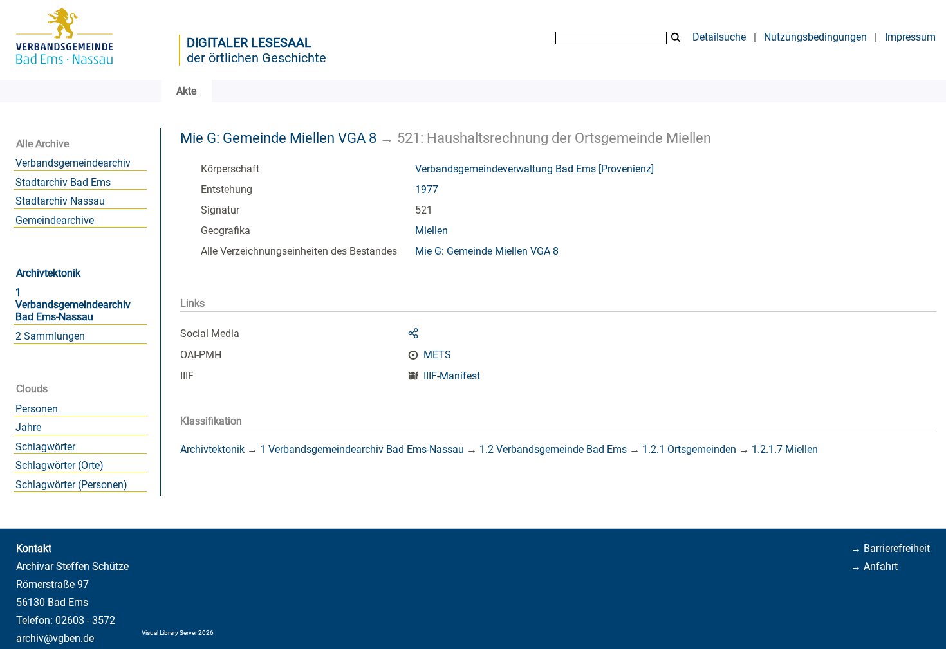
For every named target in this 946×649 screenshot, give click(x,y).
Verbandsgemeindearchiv (73, 163)
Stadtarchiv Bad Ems (63, 182)
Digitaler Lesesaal (249, 42)
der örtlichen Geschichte (256, 58)
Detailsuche (719, 37)
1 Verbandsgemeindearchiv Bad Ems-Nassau (73, 304)
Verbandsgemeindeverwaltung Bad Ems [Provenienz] (534, 169)
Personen (36, 409)
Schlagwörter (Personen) (71, 485)
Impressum (910, 37)
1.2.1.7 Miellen (785, 449)
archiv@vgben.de (55, 638)
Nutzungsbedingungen (815, 37)
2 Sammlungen (50, 336)
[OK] (676, 37)
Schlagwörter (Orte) (59, 465)
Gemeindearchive (54, 220)
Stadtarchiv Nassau (60, 201)
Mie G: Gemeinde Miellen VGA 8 (278, 137)
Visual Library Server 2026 (178, 632)
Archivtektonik (48, 273)
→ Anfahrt (874, 566)
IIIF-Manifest (451, 376)
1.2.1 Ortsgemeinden (689, 449)
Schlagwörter (45, 447)
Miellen (431, 230)
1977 (426, 189)
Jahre (28, 427)
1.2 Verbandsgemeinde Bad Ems (553, 449)
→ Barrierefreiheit (890, 548)
